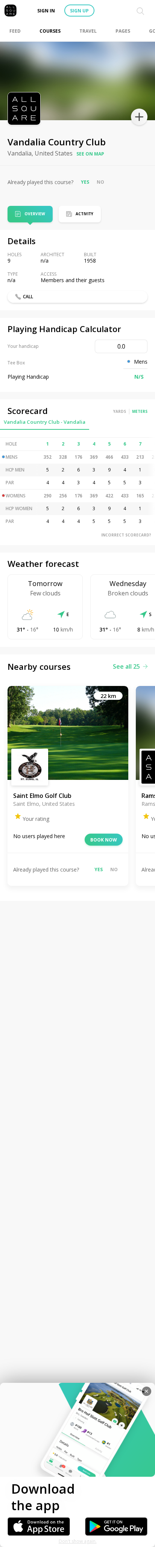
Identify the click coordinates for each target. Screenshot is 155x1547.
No (100, 182)
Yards (119, 411)
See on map (90, 154)
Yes (85, 182)
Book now (103, 840)
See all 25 (126, 666)
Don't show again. (78, 1541)
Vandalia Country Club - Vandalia (44, 421)
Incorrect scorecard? (126, 535)
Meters (139, 411)
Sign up (79, 11)
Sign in (46, 11)
